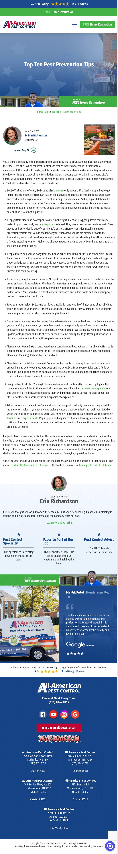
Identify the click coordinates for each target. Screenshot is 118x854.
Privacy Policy (54, 846)
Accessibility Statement (92, 846)
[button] (110, 846)
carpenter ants (30, 418)
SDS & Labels (70, 846)
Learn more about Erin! (59, 522)
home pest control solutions (95, 465)
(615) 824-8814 (59, 702)
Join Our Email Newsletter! (59, 728)
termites (11, 418)
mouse (60, 190)
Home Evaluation (59, 12)
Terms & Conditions (35, 846)
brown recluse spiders (93, 388)
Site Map (19, 846)
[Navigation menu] (74, 24)
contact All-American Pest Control (29, 465)
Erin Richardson (37, 135)
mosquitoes (48, 224)
